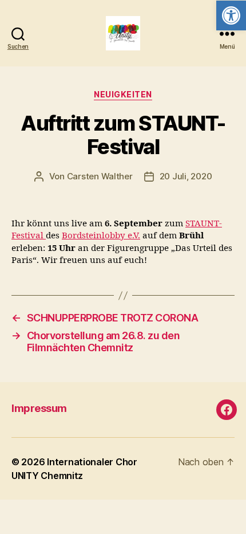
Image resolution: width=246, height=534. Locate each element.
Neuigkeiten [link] (123, 94)
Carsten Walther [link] (100, 176)
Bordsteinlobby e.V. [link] (101, 235)
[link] (231, 15)
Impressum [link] (39, 408)
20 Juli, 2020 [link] (186, 176)
